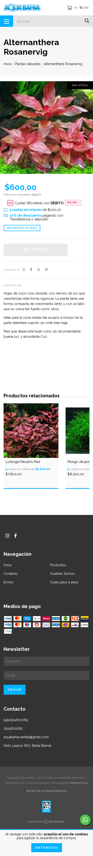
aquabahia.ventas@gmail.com (26, 737)
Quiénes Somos (62, 573)
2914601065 (13, 728)
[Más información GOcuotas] (73, 203)
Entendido (46, 847)
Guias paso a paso (64, 582)
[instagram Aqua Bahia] (7, 536)
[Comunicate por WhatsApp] (85, 819)
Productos (58, 565)
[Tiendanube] (46, 822)
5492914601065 (16, 720)
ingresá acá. (79, 783)
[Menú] (6, 21)
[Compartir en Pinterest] (46, 269)
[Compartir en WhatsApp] (24, 269)
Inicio (8, 64)
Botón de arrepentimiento (46, 791)
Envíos (9, 582)
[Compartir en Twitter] (38, 269)
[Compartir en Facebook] (31, 269)
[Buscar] (87, 21)
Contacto (11, 573)
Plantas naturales (28, 64)
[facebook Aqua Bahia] (15, 536)
